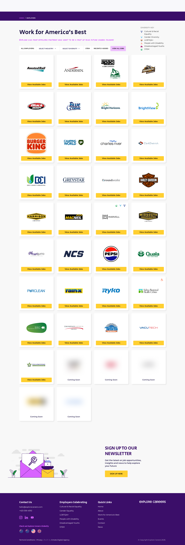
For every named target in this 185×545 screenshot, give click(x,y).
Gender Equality (67, 511)
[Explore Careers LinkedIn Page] (27, 518)
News (100, 527)
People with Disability (69, 519)
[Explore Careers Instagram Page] (22, 518)
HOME (21, 18)
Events (101, 519)
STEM (62, 527)
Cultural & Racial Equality (71, 506)
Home (100, 506)
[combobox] (48, 48)
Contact (101, 523)
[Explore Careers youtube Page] (33, 518)
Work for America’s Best (108, 515)
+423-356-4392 (25, 510)
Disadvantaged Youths (70, 523)
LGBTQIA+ (64, 515)
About (100, 511)
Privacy (39, 540)
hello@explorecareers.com (31, 507)
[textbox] (49, 48)
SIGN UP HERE (116, 474)
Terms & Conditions (27, 540)
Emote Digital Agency (60, 540)
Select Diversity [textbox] (70, 48)
